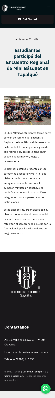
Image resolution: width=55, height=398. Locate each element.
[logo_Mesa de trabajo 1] (13, 5)
